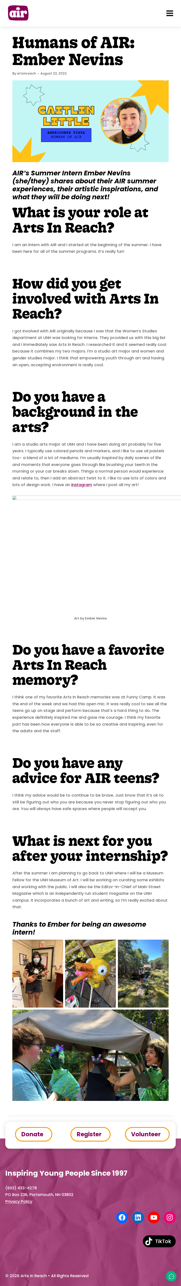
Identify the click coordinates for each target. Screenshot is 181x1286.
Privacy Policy (18, 1201)
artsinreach (26, 73)
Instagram (81, 484)
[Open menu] (170, 13)
